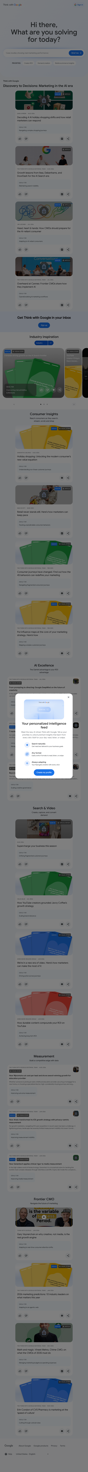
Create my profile (44, 772)
